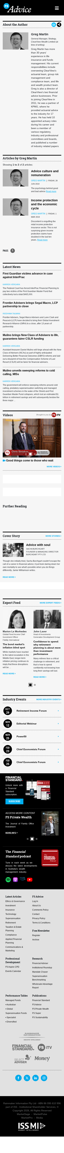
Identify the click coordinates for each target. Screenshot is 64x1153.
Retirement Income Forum (32, 710)
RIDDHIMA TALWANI (11, 314)
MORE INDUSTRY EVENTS (48, 699)
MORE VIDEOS (53, 467)
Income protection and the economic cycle (44, 204)
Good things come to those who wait (29, 460)
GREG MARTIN (38, 180)
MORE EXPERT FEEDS (50, 603)
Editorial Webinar (27, 723)
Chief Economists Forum (31, 749)
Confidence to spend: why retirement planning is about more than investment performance (47, 647)
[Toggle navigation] (57, 7)
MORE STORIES (53, 536)
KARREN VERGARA (11, 284)
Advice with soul (38, 545)
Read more (51, 191)
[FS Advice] (17, 7)
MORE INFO (10, 833)
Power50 (21, 736)
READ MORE (8, 577)
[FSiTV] (56, 415)
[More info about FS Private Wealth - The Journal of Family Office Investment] (50, 823)
